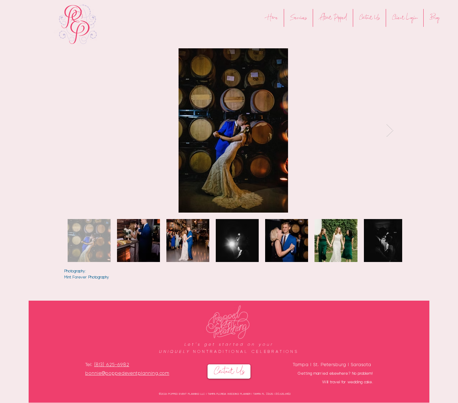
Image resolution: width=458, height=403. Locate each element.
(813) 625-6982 (111, 364)
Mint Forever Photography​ (86, 277)
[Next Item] (390, 130)
